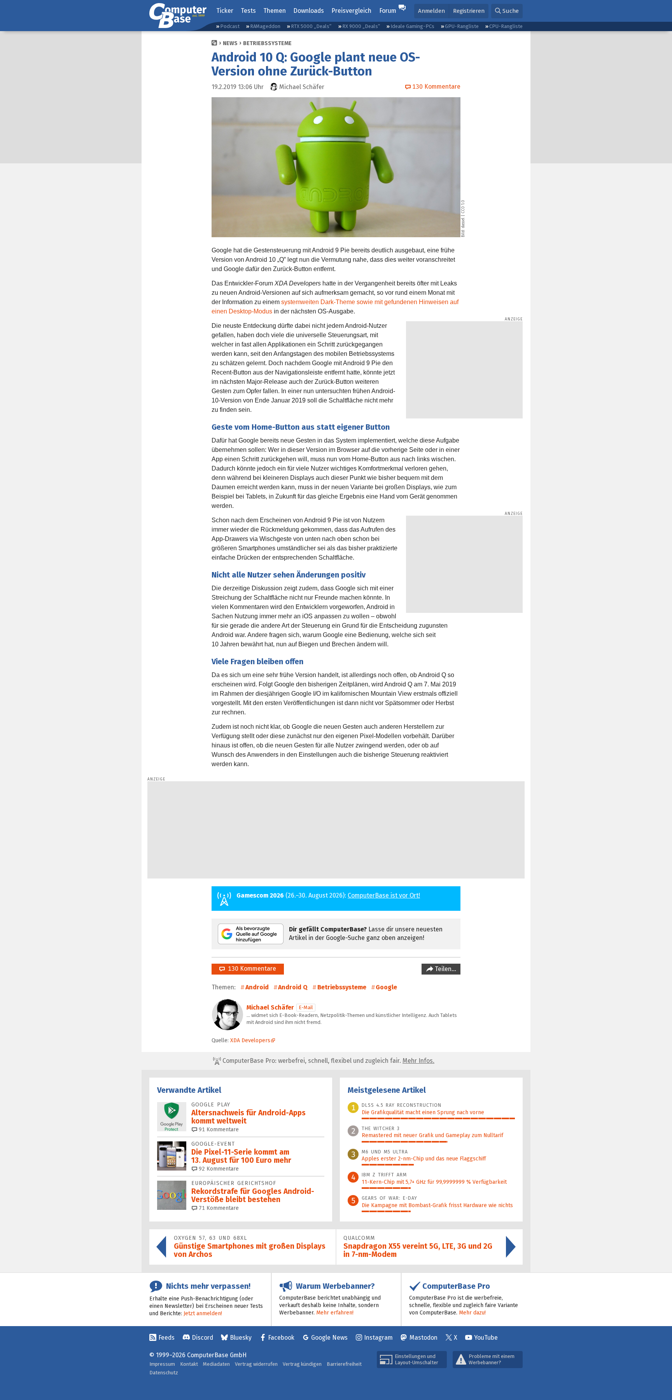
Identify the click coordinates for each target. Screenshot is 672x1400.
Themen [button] (274, 10)
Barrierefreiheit (344, 1364)
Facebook (281, 1337)
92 (218, 1169)
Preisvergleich (351, 10)
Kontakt (189, 1364)
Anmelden (431, 10)
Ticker (224, 10)
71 (218, 1208)
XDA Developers (250, 1040)
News (230, 43)
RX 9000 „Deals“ (361, 26)
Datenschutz (163, 1373)
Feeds (166, 1337)
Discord (202, 1337)
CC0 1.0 (463, 207)
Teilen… (444, 969)
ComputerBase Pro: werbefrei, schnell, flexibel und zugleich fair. (327, 1060)
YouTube (486, 1337)
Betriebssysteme (267, 43)
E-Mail (306, 1007)
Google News (329, 1337)
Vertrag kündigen (302, 1364)
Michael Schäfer (270, 1007)
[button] (507, 11)
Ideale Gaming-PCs (412, 26)
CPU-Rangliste (506, 26)
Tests (248, 10)
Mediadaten (216, 1364)
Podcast (230, 26)
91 (218, 1129)
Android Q (293, 987)
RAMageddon (265, 26)
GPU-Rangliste (462, 26)
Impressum (162, 1364)
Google (386, 987)
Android (257, 987)
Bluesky (241, 1337)
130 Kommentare (250, 968)
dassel (463, 223)
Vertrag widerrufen (256, 1364)
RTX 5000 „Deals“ (311, 26)
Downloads (308, 10)
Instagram (378, 1337)
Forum (387, 10)
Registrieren (469, 10)
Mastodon (424, 1337)
